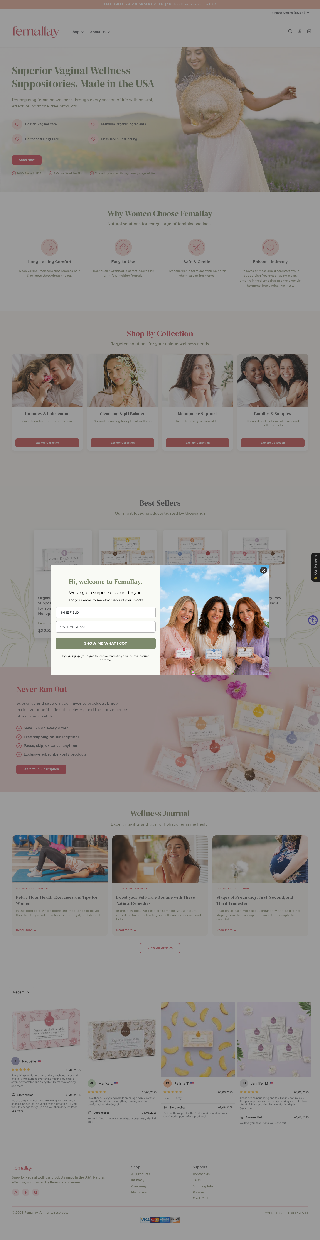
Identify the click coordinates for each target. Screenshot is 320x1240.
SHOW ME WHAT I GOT (105, 643)
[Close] (263, 570)
